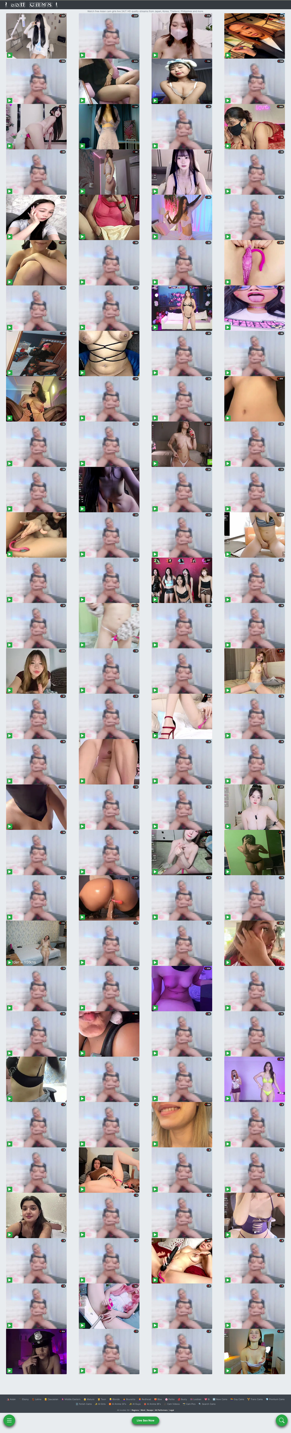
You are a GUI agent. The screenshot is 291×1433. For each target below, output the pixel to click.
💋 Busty (182, 1399)
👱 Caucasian (51, 1399)
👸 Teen (102, 1399)
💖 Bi (207, 1399)
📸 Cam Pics (189, 1404)
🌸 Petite (170, 1399)
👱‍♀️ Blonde (114, 1399)
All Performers (161, 1410)
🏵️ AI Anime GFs (117, 1404)
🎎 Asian (11, 1399)
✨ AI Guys (135, 1404)
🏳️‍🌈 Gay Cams (237, 1399)
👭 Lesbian (195, 1399)
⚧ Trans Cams (255, 1399)
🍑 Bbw (158, 1399)
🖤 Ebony (24, 1399)
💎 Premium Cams (275, 1399)
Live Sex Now (145, 1420)
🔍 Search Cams (207, 1404)
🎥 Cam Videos (172, 1404)
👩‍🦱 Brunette (129, 1399)
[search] (282, 1420)
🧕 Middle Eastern (70, 1399)
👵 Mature (89, 1399)
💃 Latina (36, 1399)
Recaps (150, 1410)
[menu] (9, 1420)
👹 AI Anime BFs (152, 1404)
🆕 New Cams (220, 1399)
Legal (171, 1410)
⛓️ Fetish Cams (84, 1404)
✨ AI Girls (100, 1404)
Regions (135, 1410)
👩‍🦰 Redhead (144, 1399)
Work (143, 1410)
